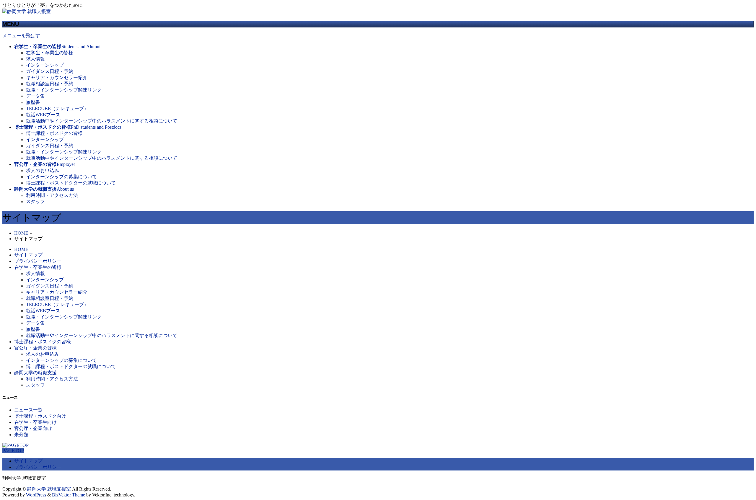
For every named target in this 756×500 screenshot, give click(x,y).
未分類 (21, 434)
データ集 (35, 96)
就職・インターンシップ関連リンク (64, 89)
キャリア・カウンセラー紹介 (56, 77)
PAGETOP (13, 450)
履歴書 (33, 102)
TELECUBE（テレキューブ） (57, 108)
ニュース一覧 (28, 409)
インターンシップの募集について (61, 176)
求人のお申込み (42, 170)
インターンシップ (45, 65)
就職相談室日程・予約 (49, 83)
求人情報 (35, 58)
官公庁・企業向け (33, 428)
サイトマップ (28, 254)
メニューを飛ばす (21, 35)
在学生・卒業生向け (35, 422)
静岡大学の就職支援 (35, 372)
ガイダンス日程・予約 (49, 71)
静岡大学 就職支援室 (49, 488)
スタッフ (35, 201)
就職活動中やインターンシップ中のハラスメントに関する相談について (101, 120)
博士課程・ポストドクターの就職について (71, 182)
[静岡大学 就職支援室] (26, 11)
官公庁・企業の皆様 (35, 347)
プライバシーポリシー (37, 261)
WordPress (36, 494)
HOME (21, 233)
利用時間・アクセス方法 (52, 195)
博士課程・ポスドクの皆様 (54, 133)
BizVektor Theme (68, 494)
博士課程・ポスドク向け (40, 416)
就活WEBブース (43, 114)
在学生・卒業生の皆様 (49, 52)
